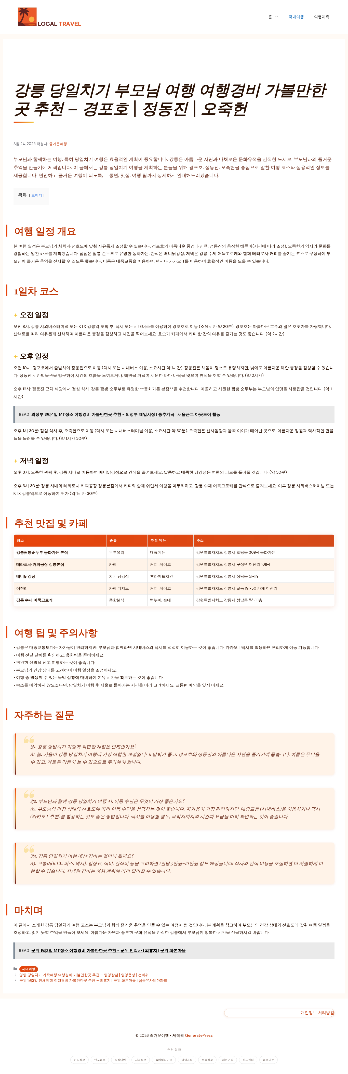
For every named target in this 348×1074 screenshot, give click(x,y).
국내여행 (296, 16)
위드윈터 (248, 1060)
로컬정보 (207, 1060)
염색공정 (187, 1060)
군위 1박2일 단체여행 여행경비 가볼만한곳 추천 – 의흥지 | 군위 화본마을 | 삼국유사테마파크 (93, 980)
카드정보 (79, 1060)
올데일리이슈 (163, 1060)
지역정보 (140, 1060)
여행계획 (321, 16)
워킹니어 (120, 1060)
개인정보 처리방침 (317, 1012)
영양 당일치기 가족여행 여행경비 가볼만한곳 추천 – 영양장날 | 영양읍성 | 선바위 (84, 975)
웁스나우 (268, 1060)
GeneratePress (199, 1035)
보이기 (36, 195)
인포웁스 (99, 1060)
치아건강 (227, 1060)
